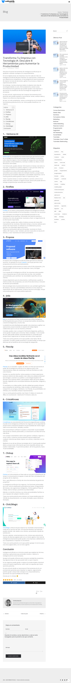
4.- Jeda (6, 117)
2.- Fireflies (7, 112)
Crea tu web (62, 162)
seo (62, 208)
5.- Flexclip (7, 119)
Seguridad (56, 130)
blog (62, 151)
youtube (63, 219)
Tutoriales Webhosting (60, 141)
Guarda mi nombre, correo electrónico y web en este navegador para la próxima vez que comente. (21, 636)
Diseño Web (57, 112)
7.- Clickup (7, 124)
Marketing (56, 119)
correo (62, 157)
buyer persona (57, 154)
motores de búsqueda (59, 189)
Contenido (56, 157)
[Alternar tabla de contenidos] (12, 107)
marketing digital (58, 187)
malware (56, 184)
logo (61, 181)
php (64, 197)
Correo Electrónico (59, 110)
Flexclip (5, 366)
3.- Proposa (7, 114)
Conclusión (7, 128)
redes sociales (57, 203)
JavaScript (63, 178)
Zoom (55, 222)
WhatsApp (61, 216)
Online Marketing (58, 124)
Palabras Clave (57, 197)
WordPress (56, 219)
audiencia (56, 151)
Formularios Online (59, 117)
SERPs (60, 211)
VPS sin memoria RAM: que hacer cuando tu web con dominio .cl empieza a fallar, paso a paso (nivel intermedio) (64, 45)
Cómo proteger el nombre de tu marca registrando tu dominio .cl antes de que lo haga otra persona (64, 84)
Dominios (56, 115)
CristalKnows (7, 422)
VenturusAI (6, 156)
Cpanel (55, 162)
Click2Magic (6, 527)
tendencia (64, 214)
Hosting (62, 176)
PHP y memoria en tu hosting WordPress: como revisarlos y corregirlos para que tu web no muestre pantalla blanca (64, 59)
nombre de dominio (58, 192)
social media (57, 214)
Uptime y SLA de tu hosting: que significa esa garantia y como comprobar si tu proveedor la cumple (64, 72)
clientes (64, 154)
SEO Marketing (57, 132)
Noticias (65, 12)
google (55, 170)
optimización (57, 195)
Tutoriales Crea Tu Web (60, 139)
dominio (63, 165)
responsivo (56, 205)
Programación (57, 128)
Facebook (61, 168)
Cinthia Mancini (10, 68)
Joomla (56, 181)
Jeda (4, 319)
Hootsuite (56, 176)
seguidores (63, 205)
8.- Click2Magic (8, 126)
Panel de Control (58, 126)
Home (60, 12)
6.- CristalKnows (9, 121)
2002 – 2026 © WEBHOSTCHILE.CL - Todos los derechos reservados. (16, 680)
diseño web (56, 165)
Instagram (56, 178)
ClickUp (5, 474)
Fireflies (5, 210)
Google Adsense (63, 170)
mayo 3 (4, 68)
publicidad (56, 200)
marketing (63, 184)
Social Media (57, 135)
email (55, 168)
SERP (55, 211)
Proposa (23, 262)
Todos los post (24, 613)
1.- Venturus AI (9, 110)
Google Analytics (58, 173)
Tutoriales (56, 137)
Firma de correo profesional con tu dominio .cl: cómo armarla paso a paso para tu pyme (64, 97)
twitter (55, 216)
